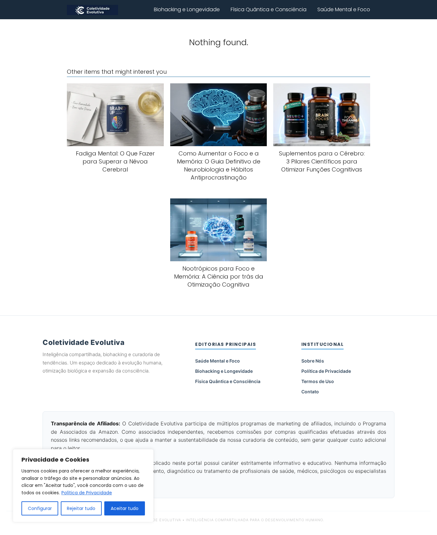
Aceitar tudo (125, 508)
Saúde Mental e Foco (343, 9)
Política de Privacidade (86, 492)
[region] (83, 485)
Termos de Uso (317, 381)
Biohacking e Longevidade (187, 9)
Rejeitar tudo (81, 508)
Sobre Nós (312, 361)
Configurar (40, 508)
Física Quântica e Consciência (268, 9)
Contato (310, 391)
